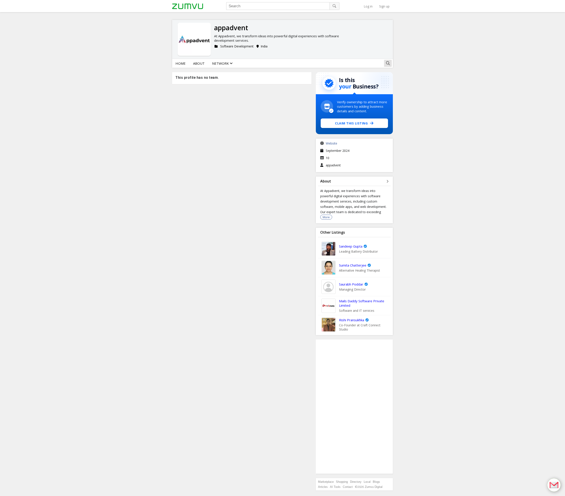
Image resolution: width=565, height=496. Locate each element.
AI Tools (335, 486)
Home (180, 63)
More (326, 217)
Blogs (376, 481)
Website (331, 143)
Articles (323, 486)
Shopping (342, 481)
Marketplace (326, 481)
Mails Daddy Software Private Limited (361, 303)
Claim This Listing (351, 123)
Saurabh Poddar (351, 284)
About (199, 63)
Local (367, 481)
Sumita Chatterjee (352, 265)
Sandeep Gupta (350, 246)
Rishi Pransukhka (351, 320)
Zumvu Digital (373, 486)
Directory (356, 481)
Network (221, 63)
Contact (348, 486)
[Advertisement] (354, 406)
